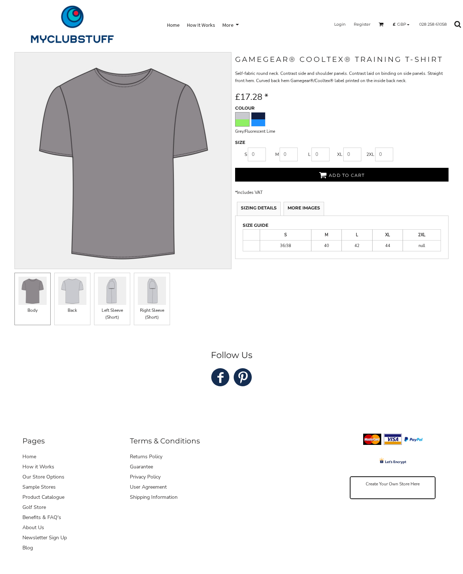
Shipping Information (154, 497)
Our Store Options (43, 476)
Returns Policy (146, 456)
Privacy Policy (145, 476)
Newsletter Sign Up (44, 537)
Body (32, 310)
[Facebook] (220, 377)
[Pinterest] (243, 377)
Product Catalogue (43, 497)
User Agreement (148, 487)
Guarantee (141, 466)
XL (340, 154)
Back (72, 310)
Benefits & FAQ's (41, 517)
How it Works (38, 466)
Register (362, 24)
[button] (381, 24)
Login (339, 24)
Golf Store (34, 507)
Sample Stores (39, 487)
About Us (33, 527)
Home (29, 456)
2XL (370, 154)
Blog (27, 547)
